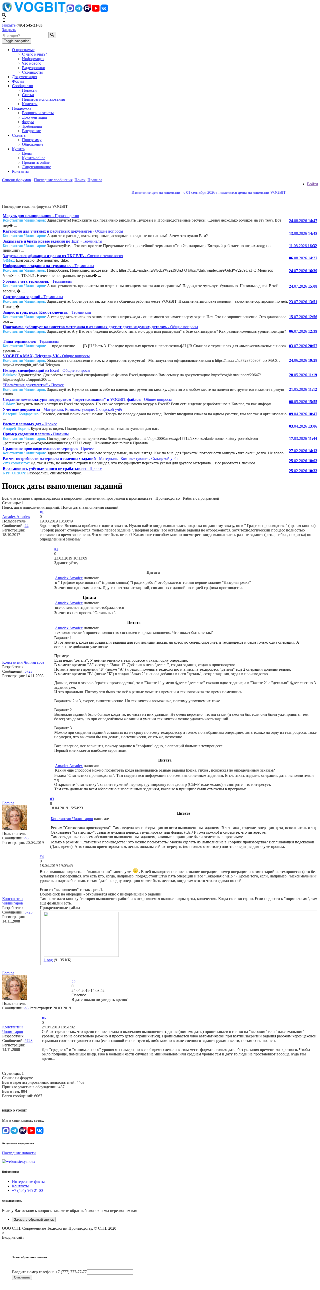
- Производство (41, 216)
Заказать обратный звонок (34, 1219)
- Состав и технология (63, 256)
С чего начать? (34, 54)
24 (26, 525)
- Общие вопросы (63, 231)
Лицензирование (36, 167)
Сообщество (22, 86)
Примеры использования (43, 99)
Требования (32, 126)
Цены (27, 153)
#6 (44, 1018)
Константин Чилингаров (23, 662)
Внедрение (31, 131)
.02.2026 (303, 451)
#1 (42, 512)
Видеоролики (33, 68)
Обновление (32, 144)
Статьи (28, 95)
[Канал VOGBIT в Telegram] (78, 11)
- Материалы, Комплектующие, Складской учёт (62, 409)
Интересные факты (28, 1181)
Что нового (31, 63)
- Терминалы (52, 241)
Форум (18, 81)
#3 (52, 799)
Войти (312, 184)
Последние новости (19, 1153)
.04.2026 (303, 414)
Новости (29, 90)
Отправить (22, 1277)
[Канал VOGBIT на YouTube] (96, 11)
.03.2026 (303, 438)
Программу (32, 140)
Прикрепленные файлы (60, 907)
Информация (33, 59)
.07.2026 (303, 271)
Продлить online (36, 162)
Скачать (19, 135)
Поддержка (21, 108)
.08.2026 (303, 221)
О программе (23, 50)
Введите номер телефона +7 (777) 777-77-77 (49, 1272)
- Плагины (36, 434)
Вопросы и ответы (38, 113)
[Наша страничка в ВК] (104, 11)
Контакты (20, 171)
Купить (18, 149)
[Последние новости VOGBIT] (160, 198)
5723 (28, 671)
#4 (42, 856)
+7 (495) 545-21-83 (27, 1190)
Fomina (8, 803)
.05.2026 (303, 375)
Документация (24, 77)
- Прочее (33, 385)
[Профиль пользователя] (14, 829)
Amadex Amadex (16, 516)
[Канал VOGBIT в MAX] (70, 11)
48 (26, 838)
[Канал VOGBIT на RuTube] (87, 11)
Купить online (33, 158)
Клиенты (30, 104)
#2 (56, 549)
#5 (74, 981)
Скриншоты (32, 72)
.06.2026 (303, 360)
